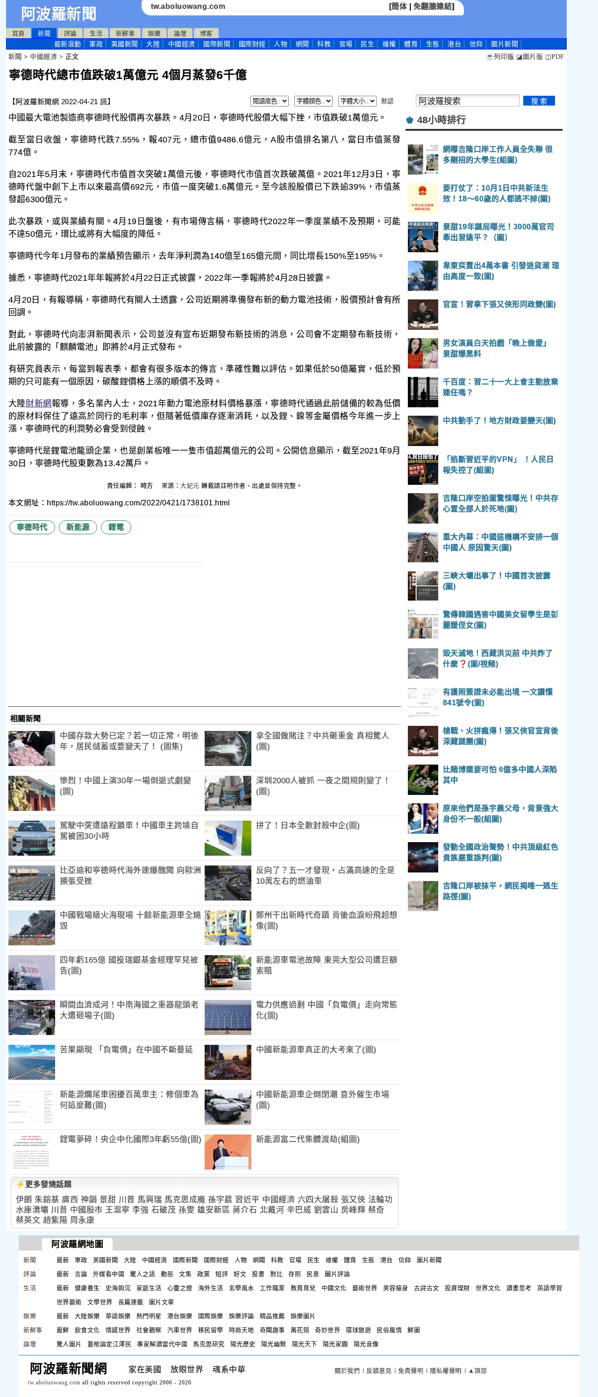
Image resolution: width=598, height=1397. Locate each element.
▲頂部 (477, 1370)
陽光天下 (304, 1343)
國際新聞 (216, 44)
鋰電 (116, 527)
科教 (324, 44)
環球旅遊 (358, 1329)
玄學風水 (241, 1287)
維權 (389, 44)
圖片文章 (161, 1301)
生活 (96, 33)
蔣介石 (245, 1210)
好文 (240, 1273)
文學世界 (100, 1301)
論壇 (180, 33)
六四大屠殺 (318, 1199)
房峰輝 (353, 1210)
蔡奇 (376, 1210)
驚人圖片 (69, 1343)
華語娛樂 (118, 1315)
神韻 (89, 1199)
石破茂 (163, 1210)
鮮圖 (413, 1329)
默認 (387, 101)
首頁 (18, 33)
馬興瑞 (149, 1199)
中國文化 (334, 1287)
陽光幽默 (273, 1343)
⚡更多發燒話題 (44, 1184)
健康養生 (87, 1287)
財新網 (39, 403)
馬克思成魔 (185, 1199)
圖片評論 (337, 1273)
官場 (346, 44)
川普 (127, 1199)
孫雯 (186, 1210)
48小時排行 (441, 120)
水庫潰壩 (32, 1210)
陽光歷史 (243, 1343)
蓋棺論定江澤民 (109, 1343)
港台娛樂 (179, 1315)
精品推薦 (272, 1315)
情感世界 (118, 1329)
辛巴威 (299, 1210)
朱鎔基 (47, 1199)
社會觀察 (149, 1329)
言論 (81, 1273)
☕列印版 (500, 56)
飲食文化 (87, 1329)
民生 (367, 44)
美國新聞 (124, 44)
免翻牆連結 (432, 6)
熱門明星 (149, 1315)
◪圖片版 (529, 56)
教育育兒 (303, 1287)
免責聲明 (410, 1370)
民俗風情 (389, 1329)
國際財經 (252, 44)
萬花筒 (300, 1329)
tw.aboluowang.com (188, 6)
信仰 (476, 44)
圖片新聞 (429, 1259)
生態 (433, 44)
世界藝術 (69, 1301)
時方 (148, 485)
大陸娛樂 (87, 1315)
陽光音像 (366, 1343)
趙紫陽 (55, 1220)
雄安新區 (213, 1210)
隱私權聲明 (446, 1370)
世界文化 (488, 1287)
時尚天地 (241, 1329)
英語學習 (549, 1287)
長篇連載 (130, 1301)
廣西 (70, 1199)
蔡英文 (28, 1220)
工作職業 (272, 1287)
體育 (411, 44)
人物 (280, 44)
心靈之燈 (179, 1287)
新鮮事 (125, 33)
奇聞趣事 (272, 1329)
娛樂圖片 (303, 1315)
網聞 (302, 44)
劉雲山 (326, 1210)
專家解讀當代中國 (162, 1343)
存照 (294, 1273)
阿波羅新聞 (59, 14)
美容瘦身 (395, 1287)
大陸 (153, 44)
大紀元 (189, 485)
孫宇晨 (220, 1199)
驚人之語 (142, 1273)
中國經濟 (181, 44)
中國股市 (86, 1210)
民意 (312, 1273)
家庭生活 (149, 1287)
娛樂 (154, 33)
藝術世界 (364, 1287)
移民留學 (210, 1329)
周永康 (82, 1220)
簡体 (399, 6)
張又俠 (353, 1199)
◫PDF (554, 56)
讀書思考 (519, 1287)
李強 (140, 1210)
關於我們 (347, 1370)
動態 (167, 1273)
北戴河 (272, 1210)
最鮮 (63, 1329)
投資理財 (457, 1287)
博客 (206, 33)
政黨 (203, 1273)
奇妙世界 (327, 1329)
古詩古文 (426, 1287)
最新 (67, 44)
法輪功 (380, 1199)
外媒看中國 (109, 1273)
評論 (70, 33)
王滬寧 (117, 1210)
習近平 (247, 1199)
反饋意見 (379, 1370)
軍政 (96, 44)
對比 (276, 1273)
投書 (258, 1273)
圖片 (504, 44)
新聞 (44, 33)
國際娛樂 (210, 1315)
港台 (454, 44)
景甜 (108, 1199)
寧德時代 (32, 527)
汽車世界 (179, 1329)
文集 (185, 1273)
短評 (221, 1273)
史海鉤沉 (118, 1287)
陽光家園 (335, 1343)
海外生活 (210, 1287)
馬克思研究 (209, 1343)
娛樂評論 (241, 1315)
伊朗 (24, 1199)
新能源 (78, 527)
